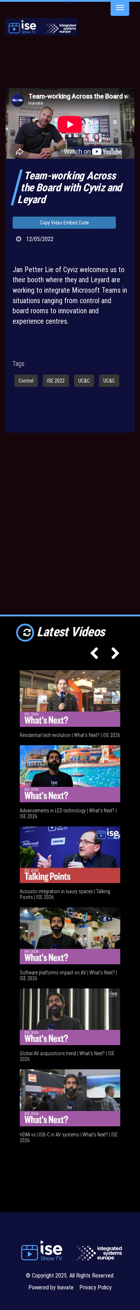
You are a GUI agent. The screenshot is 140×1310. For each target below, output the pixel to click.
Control (26, 381)
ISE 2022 (56, 381)
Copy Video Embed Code (64, 223)
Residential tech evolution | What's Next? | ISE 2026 (70, 735)
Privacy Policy (95, 1287)
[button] (92, 655)
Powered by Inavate (51, 1287)
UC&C (84, 381)
